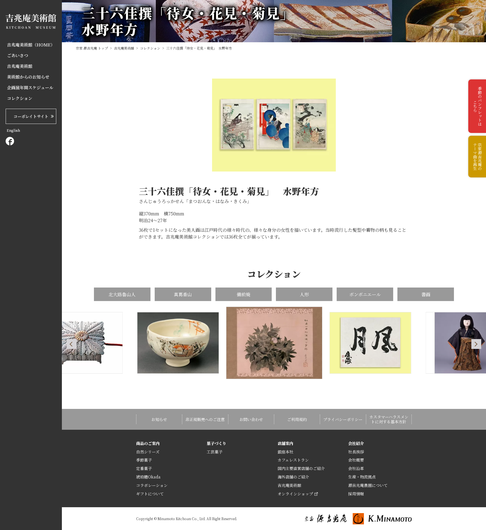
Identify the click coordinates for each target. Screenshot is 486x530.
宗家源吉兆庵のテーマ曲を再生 (477, 156)
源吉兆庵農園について (368, 485)
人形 (304, 294)
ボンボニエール (365, 294)
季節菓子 (144, 460)
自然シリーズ (147, 452)
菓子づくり (216, 443)
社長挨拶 (356, 452)
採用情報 (356, 493)
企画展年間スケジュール (30, 87)
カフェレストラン (293, 460)
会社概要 (356, 460)
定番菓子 (144, 468)
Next (476, 344)
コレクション (19, 98)
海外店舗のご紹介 (293, 477)
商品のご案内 (148, 443)
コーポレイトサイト (31, 116)
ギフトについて (150, 493)
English (13, 130)
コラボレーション (152, 485)
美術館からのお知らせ (28, 76)
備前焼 (243, 294)
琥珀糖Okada (148, 477)
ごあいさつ (17, 55)
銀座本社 (285, 452)
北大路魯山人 (122, 294)
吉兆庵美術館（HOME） (31, 44)
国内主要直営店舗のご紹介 (301, 468)
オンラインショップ (295, 493)
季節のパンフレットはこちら (477, 106)
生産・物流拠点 (362, 477)
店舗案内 (285, 443)
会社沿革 (356, 468)
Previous (71, 344)
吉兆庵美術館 (19, 66)
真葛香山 (183, 294)
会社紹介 (356, 443)
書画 (425, 294)
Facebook (10, 141)
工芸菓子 (214, 452)
